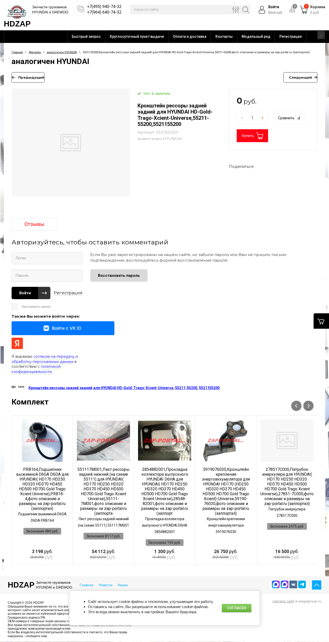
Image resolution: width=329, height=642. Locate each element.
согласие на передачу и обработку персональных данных (45, 359)
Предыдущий (31, 77)
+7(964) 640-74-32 (104, 12)
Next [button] (308, 406)
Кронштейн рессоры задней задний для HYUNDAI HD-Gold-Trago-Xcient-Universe (101, 388)
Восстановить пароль (119, 275)
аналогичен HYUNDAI (62, 52)
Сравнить (286, 118)
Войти (25, 293)
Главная (17, 52)
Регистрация (68, 292)
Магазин (35, 52)
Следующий (300, 77)
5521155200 (209, 388)
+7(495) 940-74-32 (104, 6)
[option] (71, 145)
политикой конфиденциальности (36, 369)
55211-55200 (186, 388)
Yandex (17, 343)
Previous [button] (296, 406)
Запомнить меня (35, 306)
